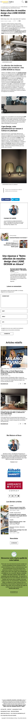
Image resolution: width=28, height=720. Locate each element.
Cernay (24, 705)
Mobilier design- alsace (16, 6)
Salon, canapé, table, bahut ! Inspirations (18, 18)
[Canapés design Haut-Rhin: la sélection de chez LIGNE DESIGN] (14, 399)
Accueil (2, 6)
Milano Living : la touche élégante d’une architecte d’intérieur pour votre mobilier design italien (12, 372)
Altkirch (4, 706)
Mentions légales (5, 713)
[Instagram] (12, 496)
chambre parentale (22, 72)
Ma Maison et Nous (5, 711)
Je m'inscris (14, 542)
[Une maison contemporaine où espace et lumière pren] (14, 605)
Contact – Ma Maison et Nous (14, 709)
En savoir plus (4, 383)
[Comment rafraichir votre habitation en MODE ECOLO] (14, 671)
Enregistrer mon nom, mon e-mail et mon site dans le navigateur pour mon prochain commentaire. (12, 329)
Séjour (2, 369)
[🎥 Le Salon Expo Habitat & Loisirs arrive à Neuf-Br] (14, 622)
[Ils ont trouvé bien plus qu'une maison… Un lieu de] (14, 655)
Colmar (16, 705)
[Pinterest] (15, 496)
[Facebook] (9, 496)
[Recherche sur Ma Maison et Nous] (22, 1)
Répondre (12, 281)
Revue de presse (15, 711)
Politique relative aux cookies (8, 715)
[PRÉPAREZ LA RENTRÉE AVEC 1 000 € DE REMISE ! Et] (14, 688)
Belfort (23, 706)
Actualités (3, 709)
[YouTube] (18, 496)
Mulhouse (20, 705)
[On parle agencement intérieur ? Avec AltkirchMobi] (14, 638)
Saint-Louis (9, 706)
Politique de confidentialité (18, 713)
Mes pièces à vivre (7, 6)
